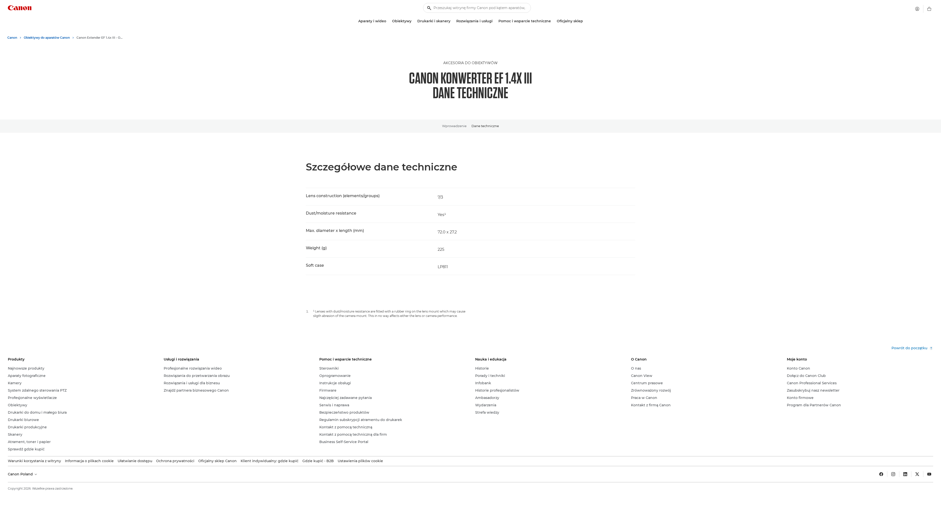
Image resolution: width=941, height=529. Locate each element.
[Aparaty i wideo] (388, 21)
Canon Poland (21, 474)
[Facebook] (881, 474)
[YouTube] (929, 474)
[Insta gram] (893, 474)
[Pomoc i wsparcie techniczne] (553, 21)
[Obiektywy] (413, 21)
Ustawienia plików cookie (360, 461)
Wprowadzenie (454, 126)
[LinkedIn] (905, 474)
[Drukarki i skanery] (452, 21)
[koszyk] (929, 9)
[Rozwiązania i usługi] (494, 21)
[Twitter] (917, 474)
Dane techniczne (485, 126)
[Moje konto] (917, 9)
